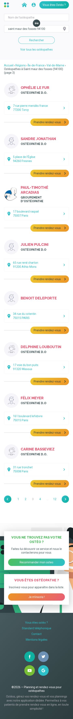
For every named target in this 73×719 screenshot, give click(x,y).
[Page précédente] (7, 499)
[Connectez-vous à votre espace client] (33, 5)
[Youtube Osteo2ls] (29, 670)
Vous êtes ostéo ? (36, 622)
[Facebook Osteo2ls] (29, 656)
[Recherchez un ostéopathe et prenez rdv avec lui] (24, 5)
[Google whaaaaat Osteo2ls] (43, 670)
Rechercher (36, 40)
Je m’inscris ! (36, 597)
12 (54, 499)
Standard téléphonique (36, 628)
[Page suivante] (65, 499)
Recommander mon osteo (36, 562)
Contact (36, 634)
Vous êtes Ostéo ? (54, 4)
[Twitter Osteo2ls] (43, 656)
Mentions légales (36, 639)
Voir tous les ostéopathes (36, 49)
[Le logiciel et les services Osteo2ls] (7, 5)
